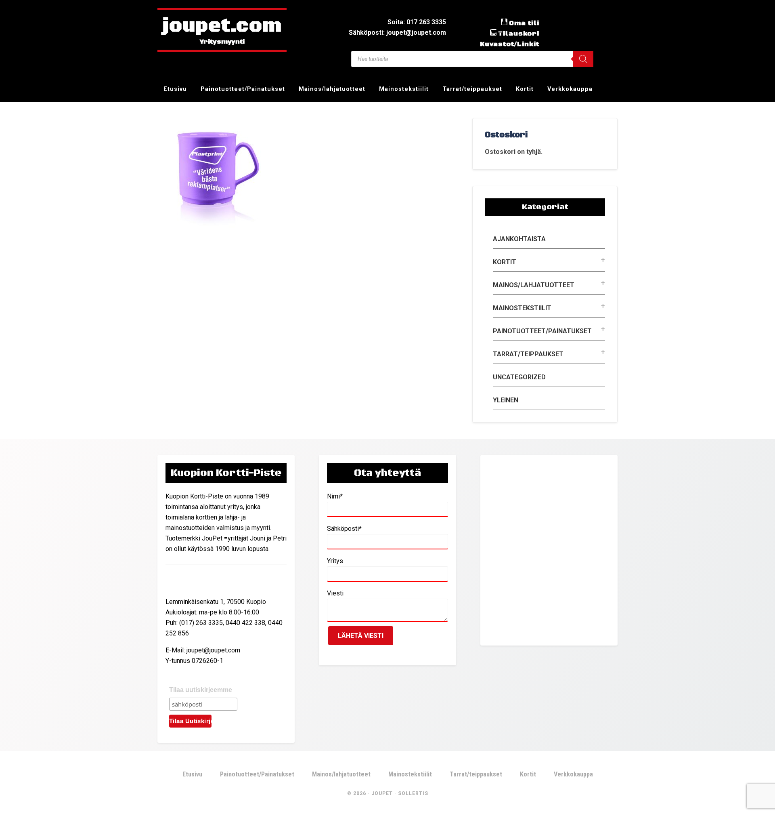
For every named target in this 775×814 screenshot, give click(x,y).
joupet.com (222, 26)
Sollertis (413, 793)
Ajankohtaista (519, 239)
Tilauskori (518, 33)
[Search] (583, 59)
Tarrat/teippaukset (528, 354)
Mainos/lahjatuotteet (533, 285)
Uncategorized (519, 377)
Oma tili (524, 23)
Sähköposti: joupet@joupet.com (397, 32)
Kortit (504, 262)
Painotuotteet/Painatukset (542, 331)
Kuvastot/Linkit (509, 44)
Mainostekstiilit (522, 308)
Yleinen (505, 400)
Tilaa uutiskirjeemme (200, 689)
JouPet (382, 793)
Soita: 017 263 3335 (417, 22)
